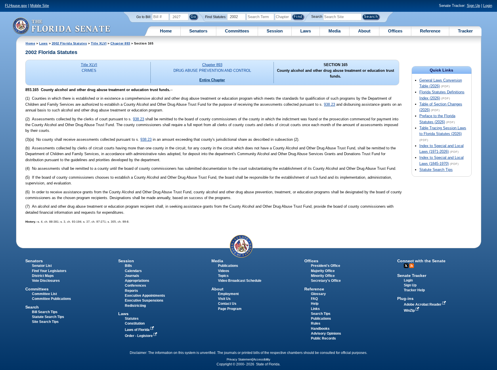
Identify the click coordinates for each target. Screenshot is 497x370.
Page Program (230, 309)
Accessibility (261, 359)
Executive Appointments (145, 295)
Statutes (132, 318)
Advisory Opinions (326, 333)
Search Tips (320, 313)
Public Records (323, 338)
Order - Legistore (139, 336)
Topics (223, 276)
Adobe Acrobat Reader (423, 304)
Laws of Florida (137, 330)
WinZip (410, 310)
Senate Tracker (411, 275)
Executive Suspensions (144, 300)
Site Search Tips (45, 321)
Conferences (135, 285)
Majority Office (323, 271)
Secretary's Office (326, 280)
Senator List (42, 265)
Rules (315, 323)
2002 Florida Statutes (69, 43)
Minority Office (323, 276)
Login (487, 5)
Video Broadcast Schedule (239, 280)
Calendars (133, 271)
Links (315, 309)
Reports (131, 290)
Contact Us (227, 303)
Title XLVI (98, 43)
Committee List (44, 294)
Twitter (406, 265)
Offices (395, 30)
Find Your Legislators (49, 271)
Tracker (465, 30)
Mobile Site (39, 5)
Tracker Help (414, 290)
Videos (223, 271)
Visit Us (224, 298)
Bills (128, 265)
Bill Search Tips (45, 312)
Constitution (135, 323)
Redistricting (135, 305)
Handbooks (320, 328)
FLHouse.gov (16, 5)
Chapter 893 (120, 43)
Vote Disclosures (46, 280)
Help (314, 303)
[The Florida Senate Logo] (61, 25)
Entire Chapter (212, 80)
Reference (430, 30)
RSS (411, 265)
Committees (237, 30)
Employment (228, 294)
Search (316, 16)
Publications (228, 265)
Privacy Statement (239, 359)
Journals (132, 276)
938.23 (329, 104)
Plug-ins (405, 298)
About (364, 30)
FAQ (314, 298)
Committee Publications (51, 298)
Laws (305, 30)
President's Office (325, 265)
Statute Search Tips (436, 169)
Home (166, 30)
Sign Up (473, 5)
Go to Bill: (143, 17)
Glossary (318, 294)
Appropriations (137, 280)
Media (334, 30)
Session (275, 30)
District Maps (43, 276)
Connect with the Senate (421, 261)
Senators (198, 30)
